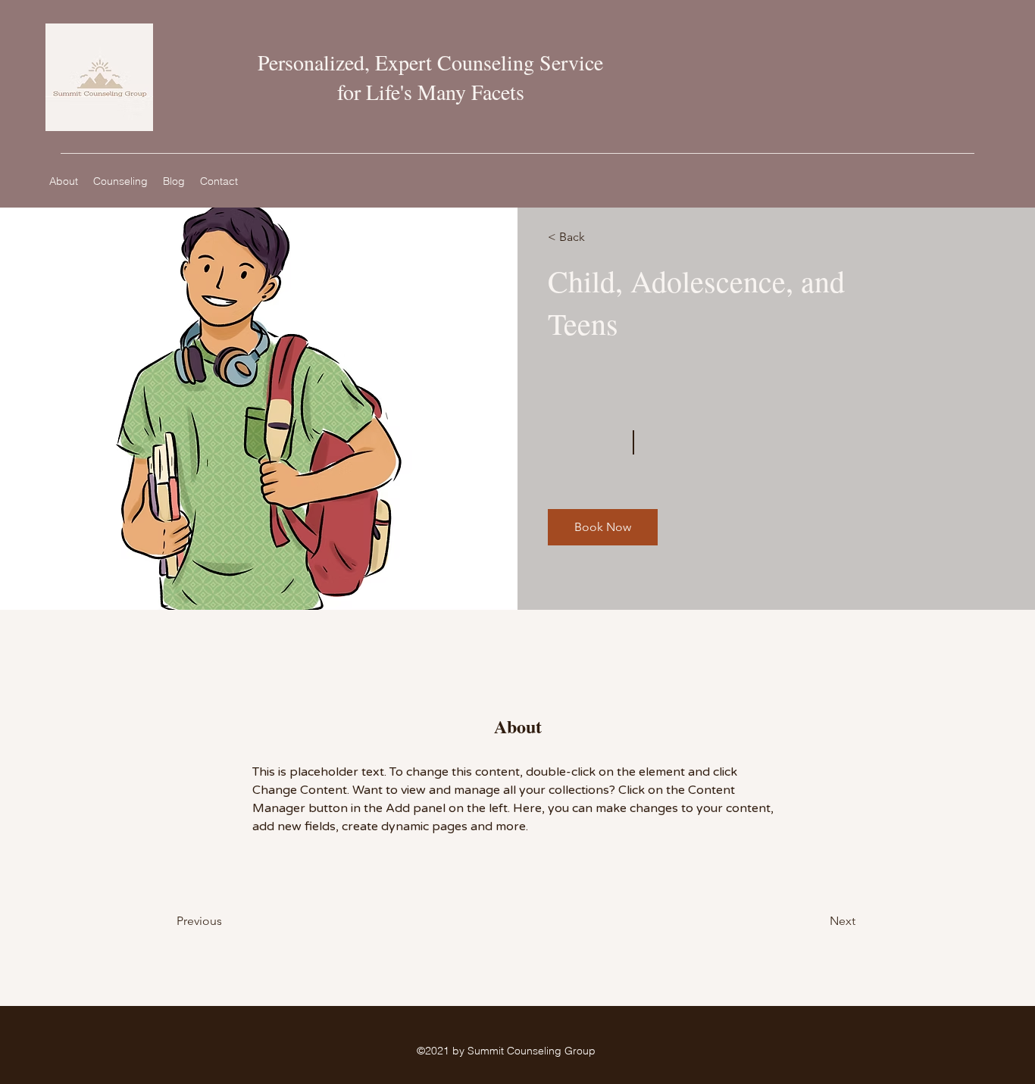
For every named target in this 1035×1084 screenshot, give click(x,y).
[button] (603, 527)
